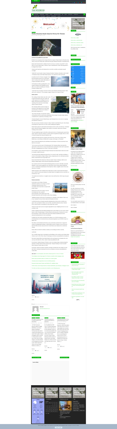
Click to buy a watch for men (76, 40)
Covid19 (75, 405)
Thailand (75, 410)
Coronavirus (76, 403)
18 (46, 409)
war (47, 304)
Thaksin (82, 410)
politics (82, 406)
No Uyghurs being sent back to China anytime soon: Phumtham (37, 320)
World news (42, 14)
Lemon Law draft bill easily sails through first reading (49, 0)
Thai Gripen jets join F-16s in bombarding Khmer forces (63, 320)
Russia (41, 304)
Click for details (74, 165)
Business (47, 14)
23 (55, 409)
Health (66, 14)
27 (49, 411)
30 (55, 411)
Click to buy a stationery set (76, 45)
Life (62, 14)
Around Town (36, 16)
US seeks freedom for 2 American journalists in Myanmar (49, 320)
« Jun (46, 413)
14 (51, 407)
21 (51, 409)
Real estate (70, 14)
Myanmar (75, 406)
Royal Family (43, 16)
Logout (59, 16)
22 (53, 409)
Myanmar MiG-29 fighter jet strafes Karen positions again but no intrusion (65, 357)
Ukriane (45, 304)
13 (49, 407)
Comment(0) (43, 35)
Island (39, 304)
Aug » (48, 413)
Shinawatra (76, 408)
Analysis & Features (57, 14)
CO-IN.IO (83, 83)
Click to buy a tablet (75, 37)
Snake (43, 304)
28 (51, 411)
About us (48, 16)
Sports (51, 14)
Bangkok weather (38, 422)
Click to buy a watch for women (77, 42)
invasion (36, 304)
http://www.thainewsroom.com (45, 308)
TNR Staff (38, 35)
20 (49, 409)
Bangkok (75, 401)
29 (53, 411)
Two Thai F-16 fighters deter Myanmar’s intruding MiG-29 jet (37, 357)
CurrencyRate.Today (76, 84)
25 (46, 411)
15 (53, 407)
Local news (36, 14)
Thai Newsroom (38, 10)
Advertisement (53, 16)
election (81, 405)
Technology (76, 14)
